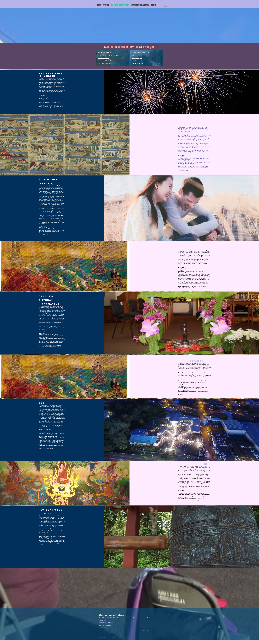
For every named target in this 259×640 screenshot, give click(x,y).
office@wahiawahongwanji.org (106, 622)
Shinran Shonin (185, 390)
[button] (140, 4)
